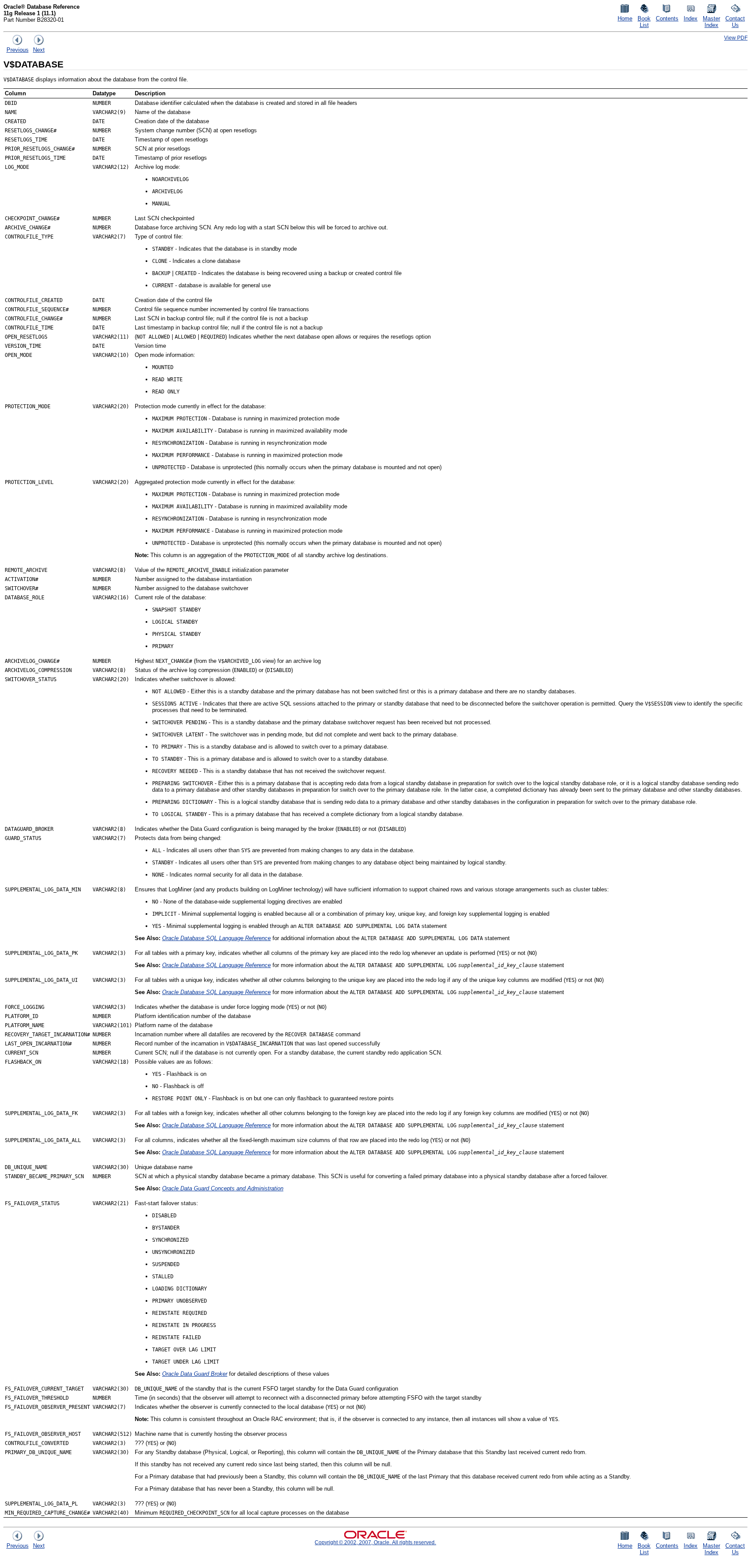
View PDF (736, 37)
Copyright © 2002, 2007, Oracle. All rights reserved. (375, 1542)
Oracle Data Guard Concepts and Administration (222, 1188)
